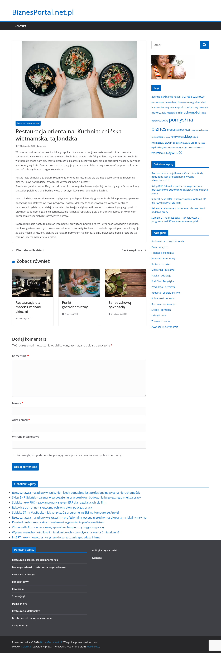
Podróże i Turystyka (162, 281)
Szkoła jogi (18, 596)
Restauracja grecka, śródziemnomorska (35, 559)
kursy (195, 107)
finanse (182, 102)
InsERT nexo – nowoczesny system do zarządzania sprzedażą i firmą (56, 537)
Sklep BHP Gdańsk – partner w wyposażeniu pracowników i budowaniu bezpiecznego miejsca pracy (179, 189)
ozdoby (163, 120)
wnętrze (201, 143)
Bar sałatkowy (20, 581)
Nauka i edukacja (161, 275)
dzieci (174, 102)
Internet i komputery (163, 258)
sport (168, 142)
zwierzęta (157, 152)
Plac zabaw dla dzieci (30, 250)
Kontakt (20, 26)
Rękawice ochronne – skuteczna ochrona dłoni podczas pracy (52, 507)
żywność (175, 152)
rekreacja (203, 129)
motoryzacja (158, 112)
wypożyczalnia (186, 147)
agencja (155, 96)
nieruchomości (189, 112)
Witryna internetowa (25, 437)
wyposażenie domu (169, 147)
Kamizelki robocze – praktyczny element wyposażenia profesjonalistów (58, 522)
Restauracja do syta (23, 574)
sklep (187, 136)
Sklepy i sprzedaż (161, 309)
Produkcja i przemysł (163, 287)
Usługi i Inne (158, 315)
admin (43, 145)
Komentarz (20, 356)
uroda (194, 142)
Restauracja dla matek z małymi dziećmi (28, 307)
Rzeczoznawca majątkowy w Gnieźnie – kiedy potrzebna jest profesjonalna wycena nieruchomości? (177, 176)
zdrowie (198, 147)
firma (189, 102)
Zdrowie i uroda (160, 321)
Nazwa (17, 403)
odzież (203, 113)
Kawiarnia (18, 589)
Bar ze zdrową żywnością (119, 304)
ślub (165, 152)
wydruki (155, 147)
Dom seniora (19, 603)
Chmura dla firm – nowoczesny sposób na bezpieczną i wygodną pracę (58, 527)
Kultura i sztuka (160, 264)
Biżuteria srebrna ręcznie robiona (32, 618)
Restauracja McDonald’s (26, 611)
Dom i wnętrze (159, 247)
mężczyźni (172, 112)
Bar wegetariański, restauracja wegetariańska (39, 567)
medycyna (203, 107)
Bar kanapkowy (132, 250)
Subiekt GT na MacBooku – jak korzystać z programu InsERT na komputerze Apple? (65, 512)
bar (163, 96)
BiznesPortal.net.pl (43, 12)
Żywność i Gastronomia (28, 123)
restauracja (157, 136)
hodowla (155, 107)
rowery (167, 137)
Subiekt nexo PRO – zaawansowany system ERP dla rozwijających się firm (59, 502)
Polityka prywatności (104, 550)
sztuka (187, 143)
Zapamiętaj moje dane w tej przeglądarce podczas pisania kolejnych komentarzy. (69, 455)
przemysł (184, 129)
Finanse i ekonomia (162, 252)
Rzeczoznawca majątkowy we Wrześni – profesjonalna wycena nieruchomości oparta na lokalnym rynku (79, 517)
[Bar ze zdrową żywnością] (125, 272)
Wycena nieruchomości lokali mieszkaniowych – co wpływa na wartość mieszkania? (65, 532)
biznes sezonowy (193, 96)
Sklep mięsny (20, 625)
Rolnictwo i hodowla (163, 298)
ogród (154, 120)
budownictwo (157, 102)
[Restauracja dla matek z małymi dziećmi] (32, 272)
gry (194, 102)
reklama (195, 129)
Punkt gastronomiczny (75, 304)
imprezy (165, 107)
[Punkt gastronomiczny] (79, 272)
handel (200, 102)
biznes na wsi (173, 96)
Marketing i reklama (163, 269)
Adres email (21, 420)
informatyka (176, 107)
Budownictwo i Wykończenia (167, 241)
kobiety (187, 107)
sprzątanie (178, 142)
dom (168, 102)
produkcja (173, 129)
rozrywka (177, 137)
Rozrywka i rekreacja (163, 304)
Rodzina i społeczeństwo (165, 292)
